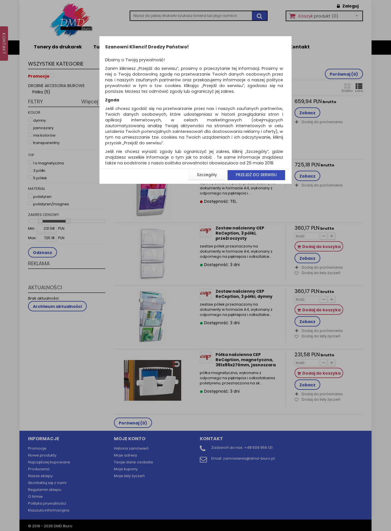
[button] (207, 175)
